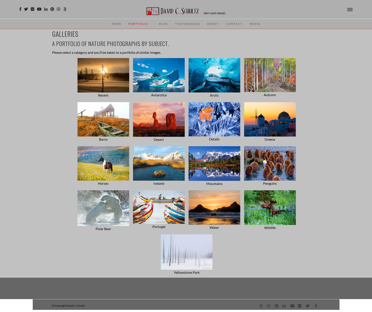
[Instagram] (58, 9)
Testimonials (187, 23)
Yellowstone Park (187, 272)
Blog (163, 23)
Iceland (158, 183)
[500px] (65, 9)
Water (214, 227)
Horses (103, 183)
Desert (159, 139)
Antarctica (159, 95)
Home (116, 23)
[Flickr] (32, 9)
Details (214, 139)
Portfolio (138, 23)
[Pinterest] (52, 9)
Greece (270, 139)
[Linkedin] (46, 9)
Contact (234, 23)
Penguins (270, 183)
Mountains (214, 183)
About (213, 23)
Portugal (158, 226)
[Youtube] (39, 9)
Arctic (214, 95)
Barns (103, 139)
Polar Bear (103, 229)
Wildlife (270, 228)
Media (255, 23)
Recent (103, 95)
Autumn (270, 95)
